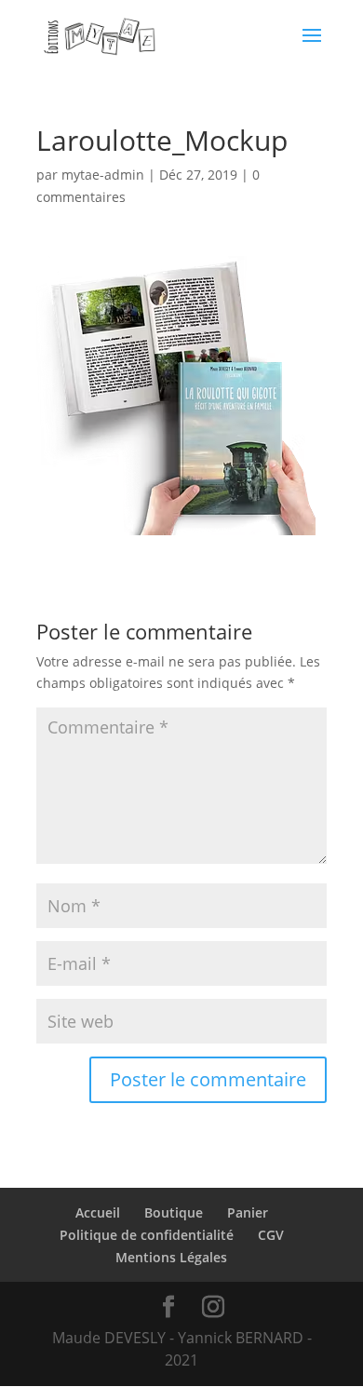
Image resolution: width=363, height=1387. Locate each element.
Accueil (97, 1212)
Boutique (173, 1212)
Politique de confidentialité (147, 1235)
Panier (247, 1212)
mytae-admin (102, 174)
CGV (271, 1235)
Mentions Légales (171, 1257)
